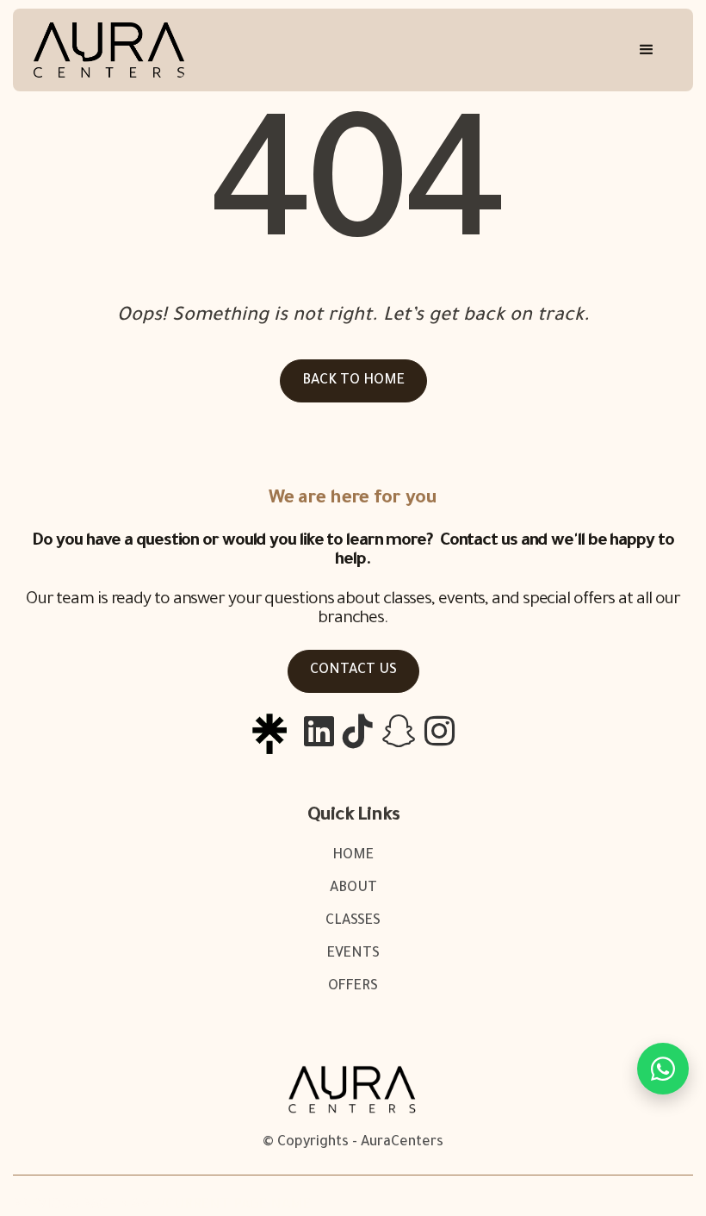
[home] (109, 50)
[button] (646, 50)
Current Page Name (238, 1205)
